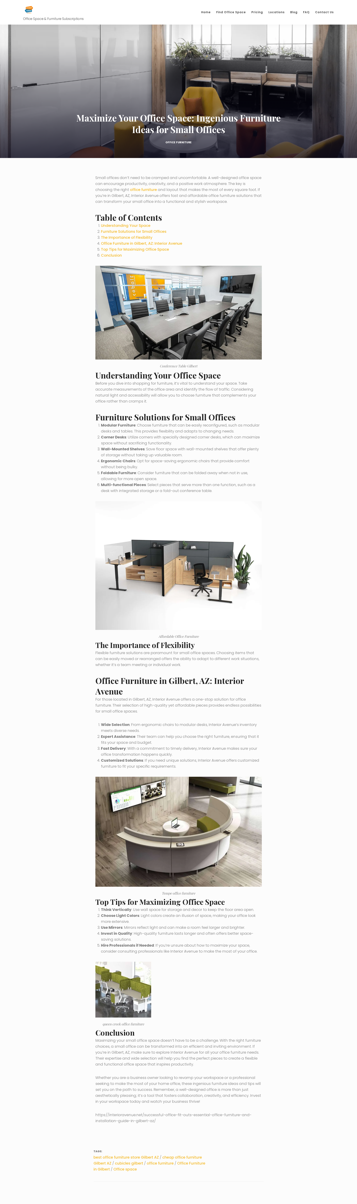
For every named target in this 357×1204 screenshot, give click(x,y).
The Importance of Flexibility (126, 237)
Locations (276, 12)
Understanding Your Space (125, 225)
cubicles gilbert (129, 1163)
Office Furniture (178, 142)
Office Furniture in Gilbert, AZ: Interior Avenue (141, 243)
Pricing (257, 12)
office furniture (143, 189)
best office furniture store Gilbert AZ (126, 1157)
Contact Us (324, 12)
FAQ (306, 12)
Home (206, 12)
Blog (294, 12)
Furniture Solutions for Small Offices (133, 231)
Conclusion (111, 255)
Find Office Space (231, 12)
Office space (125, 1169)
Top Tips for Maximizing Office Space (135, 249)
